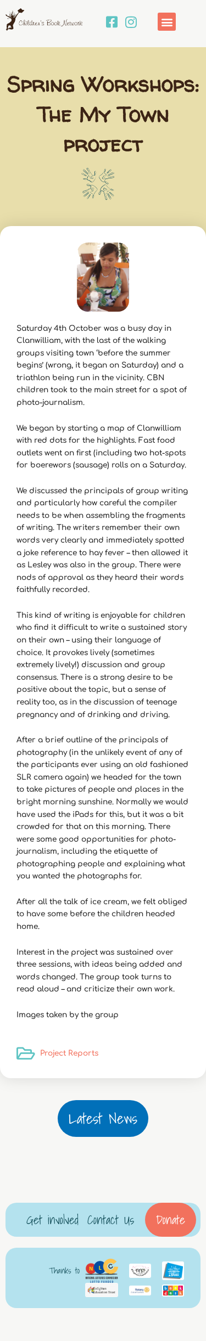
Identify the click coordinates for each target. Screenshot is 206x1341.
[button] (167, 22)
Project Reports (69, 1053)
